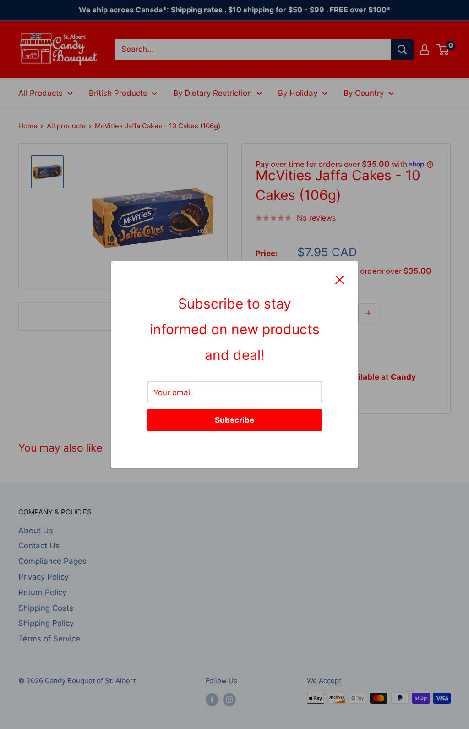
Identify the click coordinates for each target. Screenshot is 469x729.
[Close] (339, 279)
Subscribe (234, 420)
